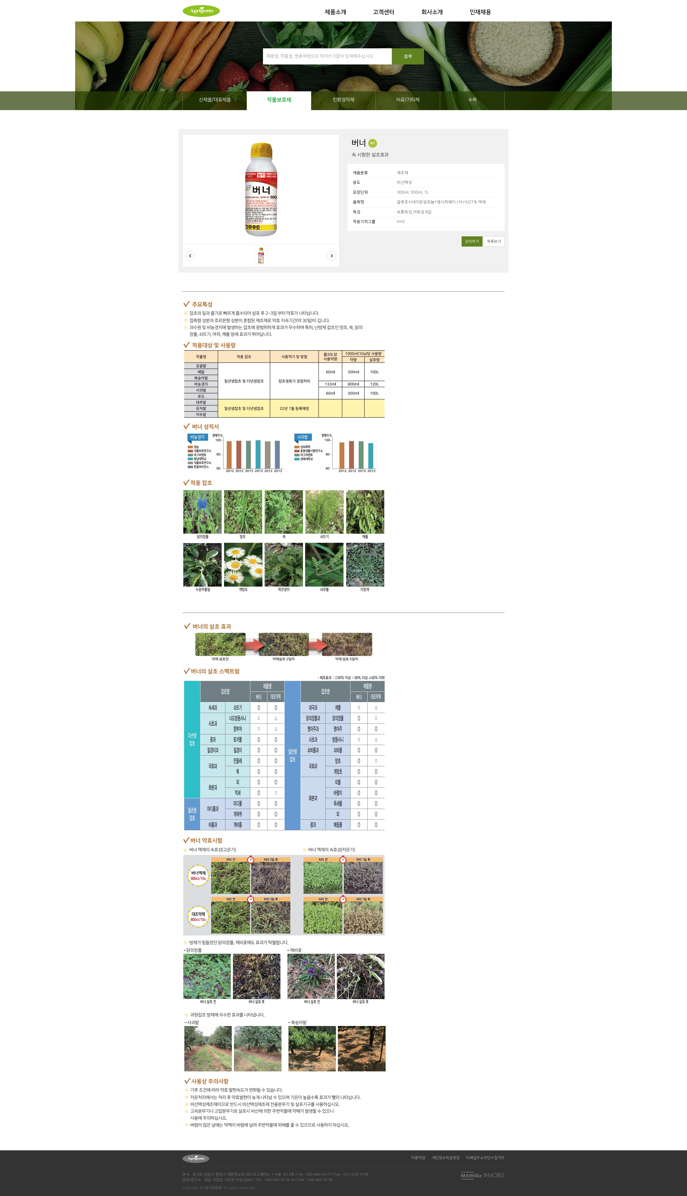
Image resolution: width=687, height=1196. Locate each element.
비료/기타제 (407, 100)
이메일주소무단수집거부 (485, 1158)
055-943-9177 (318, 1174)
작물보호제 (279, 100)
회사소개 (432, 12)
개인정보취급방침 (446, 1158)
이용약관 (418, 1158)
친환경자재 (343, 100)
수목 (472, 100)
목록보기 (494, 241)
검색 (408, 56)
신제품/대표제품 (215, 100)
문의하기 (472, 241)
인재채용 (480, 12)
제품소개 (335, 12)
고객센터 (383, 12)
